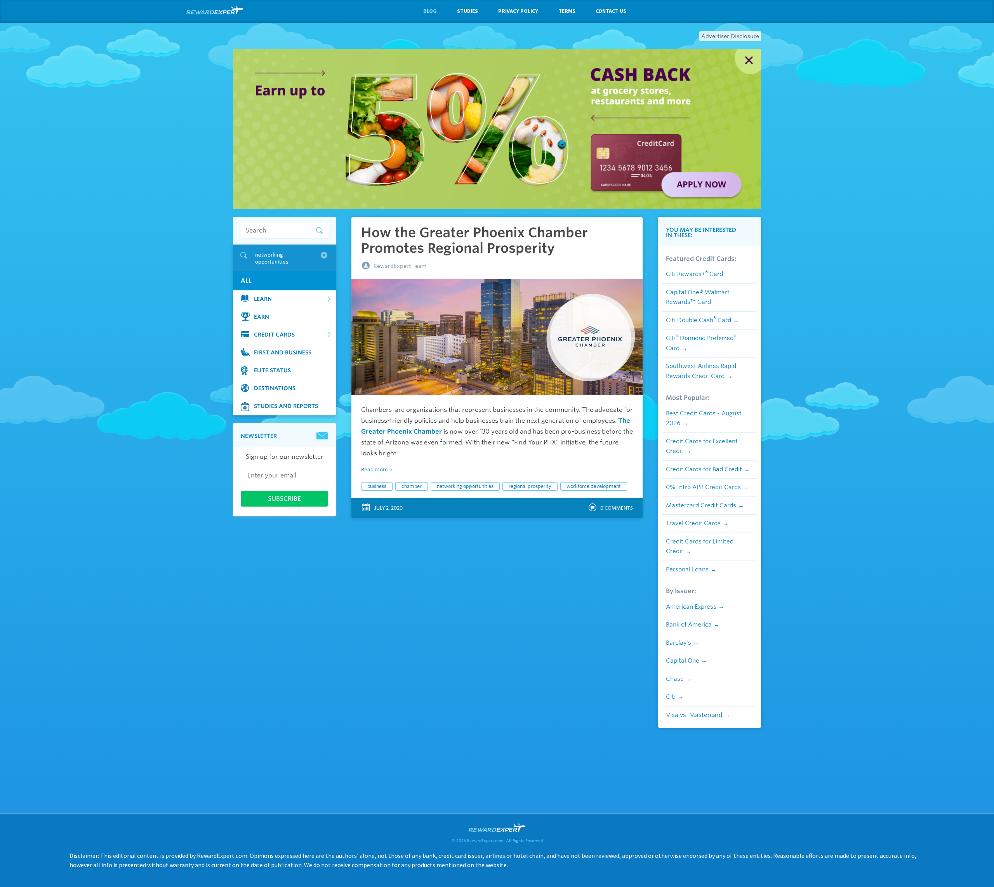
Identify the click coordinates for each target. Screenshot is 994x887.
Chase (675, 678)
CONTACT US (611, 10)
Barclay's (678, 642)
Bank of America (689, 624)
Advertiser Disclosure (730, 36)
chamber (411, 486)
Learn (263, 298)
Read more (374, 469)
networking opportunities (465, 486)
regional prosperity (530, 486)
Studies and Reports (286, 406)
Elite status (272, 370)
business (376, 486)
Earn (261, 316)
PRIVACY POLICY (518, 10)
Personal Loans (687, 569)
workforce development (594, 486)
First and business (282, 352)
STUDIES (467, 10)
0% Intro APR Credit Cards (703, 487)
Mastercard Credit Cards (701, 505)
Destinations (274, 388)
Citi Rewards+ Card (694, 274)
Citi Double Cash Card (698, 320)
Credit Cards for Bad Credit (704, 469)
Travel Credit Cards (693, 523)
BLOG (430, 10)
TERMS (566, 10)
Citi (671, 696)
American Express (691, 606)
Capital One (682, 660)
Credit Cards (274, 334)
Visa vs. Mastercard (694, 715)
